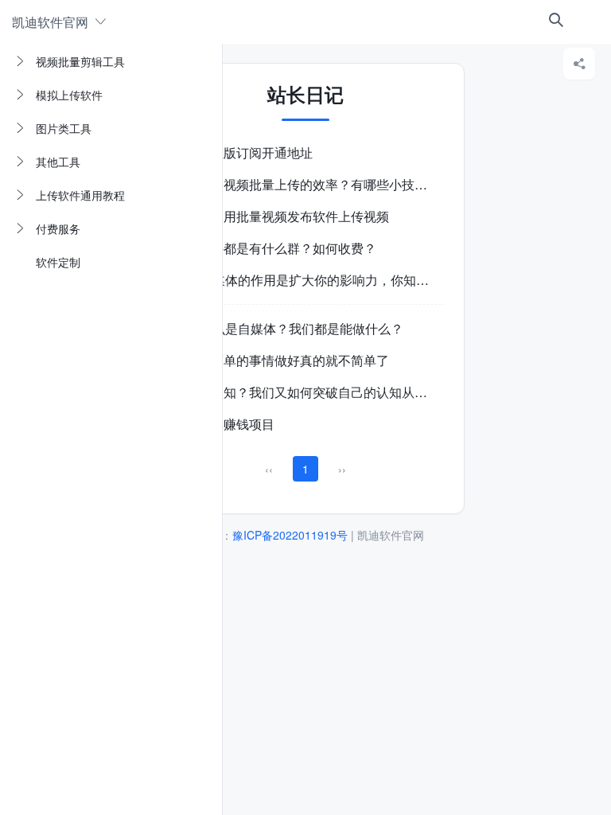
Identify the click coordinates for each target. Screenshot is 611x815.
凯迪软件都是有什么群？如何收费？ (274, 248)
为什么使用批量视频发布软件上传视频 (281, 216)
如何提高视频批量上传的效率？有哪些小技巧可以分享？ (332, 184)
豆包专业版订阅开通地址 (243, 152)
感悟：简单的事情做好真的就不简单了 (281, 360)
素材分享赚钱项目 (223, 424)
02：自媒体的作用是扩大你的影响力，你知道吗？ (313, 280)
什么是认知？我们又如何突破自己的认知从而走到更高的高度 (344, 392)
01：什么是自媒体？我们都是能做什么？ (288, 328)
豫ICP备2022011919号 (290, 535)
